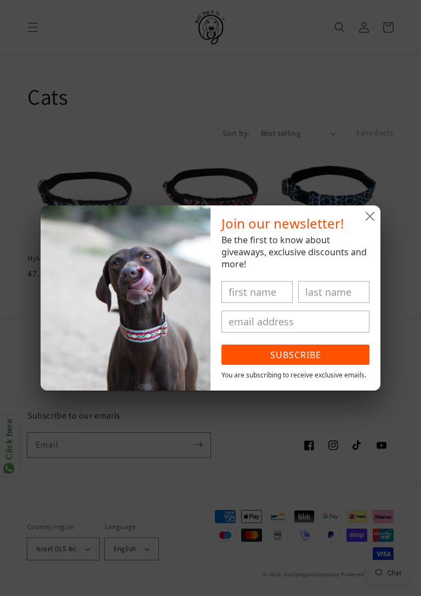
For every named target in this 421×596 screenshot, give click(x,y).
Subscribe (295, 355)
